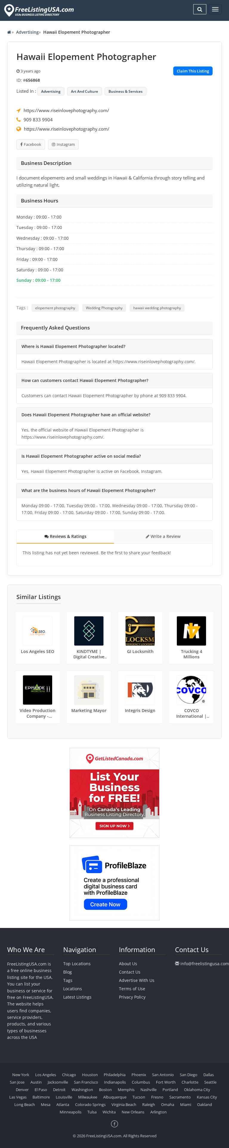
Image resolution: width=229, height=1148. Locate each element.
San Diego (188, 1074)
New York (20, 1074)
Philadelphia (115, 1074)
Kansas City (207, 1097)
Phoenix (138, 1074)
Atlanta (62, 1104)
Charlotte (190, 1082)
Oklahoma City (197, 1089)
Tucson (138, 1097)
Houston (90, 1074)
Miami (185, 1104)
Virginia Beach (124, 1104)
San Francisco (86, 1082)
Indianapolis (115, 1082)
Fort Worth (166, 1082)
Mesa (45, 1104)
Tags (67, 980)
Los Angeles (45, 1074)
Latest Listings (77, 997)
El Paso (41, 1089)
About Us (128, 963)
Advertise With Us (136, 980)
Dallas (208, 1074)
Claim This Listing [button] (193, 71)
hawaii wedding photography (157, 307)
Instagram (66, 144)
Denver (22, 1089)
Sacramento (180, 1097)
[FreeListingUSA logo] (38, 10)
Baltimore (41, 1097)
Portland (170, 1089)
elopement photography (55, 307)
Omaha (167, 1104)
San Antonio (163, 1074)
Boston (105, 1089)
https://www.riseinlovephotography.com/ (66, 110)
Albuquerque (114, 1097)
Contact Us (129, 972)
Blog (67, 972)
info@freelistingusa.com (204, 963)
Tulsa (92, 1112)
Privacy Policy (132, 997)
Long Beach (24, 1104)
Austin (36, 1082)
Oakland (204, 1104)
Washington (82, 1089)
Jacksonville (58, 1082)
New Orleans (133, 1112)
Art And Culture (84, 91)
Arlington (158, 1112)
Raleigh (148, 1104)
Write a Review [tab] (164, 536)
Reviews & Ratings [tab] (67, 536)
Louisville (64, 1097)
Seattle (210, 1082)
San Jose (17, 1082)
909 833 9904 (38, 120)
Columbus (141, 1082)
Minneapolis (70, 1112)
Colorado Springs (90, 1104)
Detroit (59, 1089)
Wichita (109, 1112)
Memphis (126, 1089)
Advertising (27, 32)
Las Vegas (18, 1097)
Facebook (32, 144)
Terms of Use (132, 988)
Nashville (148, 1089)
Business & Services (126, 91)
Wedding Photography (104, 307)
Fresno (157, 1097)
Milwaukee (87, 1097)
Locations (72, 988)
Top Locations (77, 963)
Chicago (69, 1074)
